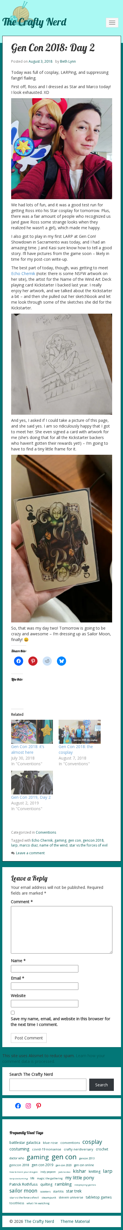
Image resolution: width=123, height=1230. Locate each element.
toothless (16, 1203)
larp (14, 845)
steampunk (48, 1197)
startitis (58, 1191)
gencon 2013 (86, 1158)
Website (18, 995)
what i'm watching (38, 1203)
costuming (19, 1149)
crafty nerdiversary (78, 1149)
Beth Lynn (68, 61)
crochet (102, 1149)
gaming (60, 840)
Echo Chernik (23, 273)
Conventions (46, 832)
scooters (45, 1191)
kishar (79, 1171)
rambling (63, 1184)
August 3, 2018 (40, 61)
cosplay (92, 1142)
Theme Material (75, 1221)
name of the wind (53, 845)
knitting (94, 1171)
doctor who (16, 1158)
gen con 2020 (64, 1165)
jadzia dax (64, 1171)
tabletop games (99, 1197)
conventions (70, 1142)
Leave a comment (30, 853)
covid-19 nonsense (46, 1149)
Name (18, 960)
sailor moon (23, 1190)
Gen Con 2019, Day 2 (31, 797)
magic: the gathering (50, 1178)
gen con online (84, 1165)
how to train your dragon (23, 1171)
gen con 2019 (42, 1164)
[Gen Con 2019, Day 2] (32, 783)
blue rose (50, 1142)
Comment (22, 901)
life (32, 1178)
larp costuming (18, 1178)
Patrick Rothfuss (23, 1184)
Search (101, 1084)
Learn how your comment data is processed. (53, 1058)
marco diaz (28, 845)
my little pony (79, 1177)
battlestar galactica (24, 1142)
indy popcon (48, 1172)
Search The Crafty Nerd (31, 1074)
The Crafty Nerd (34, 21)
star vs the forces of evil (88, 845)
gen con (74, 840)
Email (17, 978)
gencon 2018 (93, 840)
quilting (46, 1184)
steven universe (71, 1197)
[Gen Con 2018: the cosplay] (80, 732)
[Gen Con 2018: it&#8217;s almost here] (32, 732)
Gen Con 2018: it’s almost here (27, 749)
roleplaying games (85, 1184)
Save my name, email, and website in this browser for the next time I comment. (60, 1021)
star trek (74, 1191)
